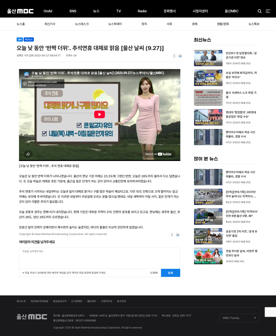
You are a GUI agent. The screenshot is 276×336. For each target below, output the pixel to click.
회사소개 (21, 301)
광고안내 (121, 301)
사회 (169, 24)
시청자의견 (106, 301)
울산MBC (20, 11)
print (180, 56)
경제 (194, 24)
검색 (258, 11)
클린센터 (91, 301)
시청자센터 (200, 11)
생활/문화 (223, 24)
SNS (72, 11)
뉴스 (96, 11)
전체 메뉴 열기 (268, 11)
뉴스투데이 (115, 24)
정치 (144, 24)
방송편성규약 (59, 301)
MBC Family (231, 318)
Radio (142, 11)
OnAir (48, 11)
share (174, 56)
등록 (170, 273)
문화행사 (170, 11)
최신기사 (49, 24)
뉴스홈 (21, 24)
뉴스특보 (254, 24)
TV (118, 11)
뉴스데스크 (82, 24)
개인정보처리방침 (39, 301)
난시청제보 (76, 301)
